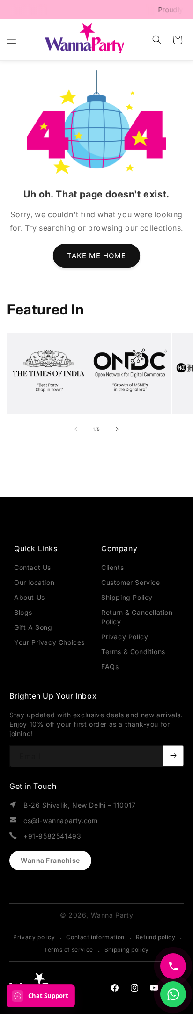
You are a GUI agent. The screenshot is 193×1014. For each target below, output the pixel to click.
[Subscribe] (173, 755)
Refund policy (156, 937)
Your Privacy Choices (49, 642)
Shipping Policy (127, 597)
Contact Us (32, 567)
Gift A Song (33, 627)
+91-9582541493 (52, 836)
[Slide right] (117, 429)
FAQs (110, 667)
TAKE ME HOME (96, 255)
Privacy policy (34, 937)
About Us (29, 597)
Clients (112, 567)
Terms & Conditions (133, 652)
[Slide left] (76, 429)
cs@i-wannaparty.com (60, 820)
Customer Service (130, 582)
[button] (11, 39)
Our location (34, 582)
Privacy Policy (124, 637)
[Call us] (173, 966)
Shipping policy (126, 949)
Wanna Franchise (50, 860)
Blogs (23, 612)
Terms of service (68, 949)
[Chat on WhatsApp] (173, 994)
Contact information (95, 937)
